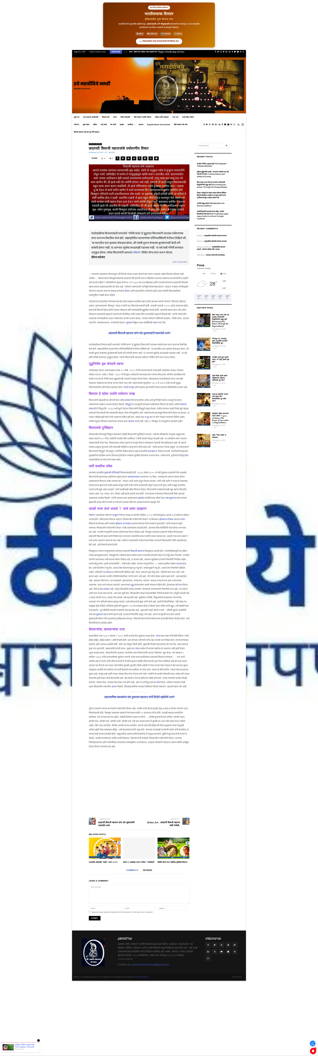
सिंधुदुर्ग (128, 404)
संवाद (108, 572)
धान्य (158, 635)
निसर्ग (91, 515)
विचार (127, 291)
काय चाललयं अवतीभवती (90, 117)
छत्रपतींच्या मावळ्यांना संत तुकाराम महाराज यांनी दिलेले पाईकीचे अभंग (139, 697)
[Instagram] (210, 124)
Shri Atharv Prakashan (140, 977)
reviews (147, 870)
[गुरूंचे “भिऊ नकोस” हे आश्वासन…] (203, 440)
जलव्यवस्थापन (133, 476)
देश (120, 567)
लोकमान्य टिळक (166, 519)
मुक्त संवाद (86, 124)
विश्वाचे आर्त (105, 117)
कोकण (128, 400)
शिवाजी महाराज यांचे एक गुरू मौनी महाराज (86, 132)
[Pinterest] (213, 124)
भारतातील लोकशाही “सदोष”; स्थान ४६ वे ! (103, 862)
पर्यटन (115, 117)
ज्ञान (186, 455)
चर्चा (155, 322)
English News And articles (158, 124)
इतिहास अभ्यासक (123, 523)
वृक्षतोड (141, 498)
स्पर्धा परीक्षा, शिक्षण (188, 117)
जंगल (137, 648)
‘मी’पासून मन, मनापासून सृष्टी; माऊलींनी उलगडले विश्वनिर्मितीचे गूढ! (219, 340)
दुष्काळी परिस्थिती (112, 472)
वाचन (182, 519)
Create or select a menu (97, 52)
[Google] (217, 124)
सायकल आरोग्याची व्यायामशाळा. (215, 255)
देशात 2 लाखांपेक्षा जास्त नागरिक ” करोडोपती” (139, 862)
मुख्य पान (77, 117)
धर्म (176, 584)
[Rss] (232, 124)
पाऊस (179, 563)
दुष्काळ (129, 322)
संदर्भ (158, 682)
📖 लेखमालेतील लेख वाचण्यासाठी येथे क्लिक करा (159, 41)
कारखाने (151, 451)
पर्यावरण (136, 252)
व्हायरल (141, 124)
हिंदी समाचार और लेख (180, 124)
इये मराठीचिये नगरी (92, 84)
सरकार (131, 421)
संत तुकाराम (171, 498)
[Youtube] (225, 124)
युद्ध (132, 584)
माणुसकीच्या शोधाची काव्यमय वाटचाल (215, 236)
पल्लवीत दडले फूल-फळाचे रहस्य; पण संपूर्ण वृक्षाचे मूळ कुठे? (220, 359)
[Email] (229, 124)
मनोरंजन (76, 124)
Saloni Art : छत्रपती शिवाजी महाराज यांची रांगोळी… (163, 824)
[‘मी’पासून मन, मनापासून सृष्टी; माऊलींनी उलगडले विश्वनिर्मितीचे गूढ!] (203, 344)
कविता (95, 124)
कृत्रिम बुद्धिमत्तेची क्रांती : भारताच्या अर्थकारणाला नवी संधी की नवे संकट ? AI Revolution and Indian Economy (213, 174)
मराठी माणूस (129, 387)
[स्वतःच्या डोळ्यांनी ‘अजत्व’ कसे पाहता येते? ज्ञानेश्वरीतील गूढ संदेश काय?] (203, 399)
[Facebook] (204, 124)
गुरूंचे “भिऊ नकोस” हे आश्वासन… (219, 436)
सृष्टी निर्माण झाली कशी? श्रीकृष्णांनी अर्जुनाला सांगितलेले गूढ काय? (220, 377)
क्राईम (122, 124)
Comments (132, 870)
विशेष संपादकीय (125, 117)
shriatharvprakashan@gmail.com (150, 964)
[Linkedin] (220, 124)
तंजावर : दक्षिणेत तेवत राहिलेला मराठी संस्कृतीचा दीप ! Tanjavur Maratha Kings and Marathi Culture (161, 52)
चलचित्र (130, 124)
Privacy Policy (237, 977)
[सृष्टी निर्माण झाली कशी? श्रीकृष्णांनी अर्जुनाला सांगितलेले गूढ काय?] (203, 381)
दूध (147, 417)
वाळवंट (106, 589)
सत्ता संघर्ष (104, 124)
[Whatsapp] (234, 124)
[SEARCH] (226, 145)
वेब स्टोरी (113, 124)
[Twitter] (207, 124)
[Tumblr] (223, 124)
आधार (114, 686)
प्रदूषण (115, 515)
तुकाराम (99, 614)
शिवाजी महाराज (137, 551)
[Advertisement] (139, 781)
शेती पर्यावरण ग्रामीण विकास (142, 117)
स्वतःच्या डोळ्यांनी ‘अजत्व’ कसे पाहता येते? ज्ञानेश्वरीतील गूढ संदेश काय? (220, 397)
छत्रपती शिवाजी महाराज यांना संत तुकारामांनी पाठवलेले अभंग (139, 333)
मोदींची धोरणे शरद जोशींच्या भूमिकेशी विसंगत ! (173, 862)
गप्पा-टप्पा (175, 117)
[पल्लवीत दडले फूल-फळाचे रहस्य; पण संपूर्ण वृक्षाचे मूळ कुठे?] (203, 362)
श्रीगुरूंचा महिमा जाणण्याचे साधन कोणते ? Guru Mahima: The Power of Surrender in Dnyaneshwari (220, 418)
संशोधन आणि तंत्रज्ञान (162, 117)
